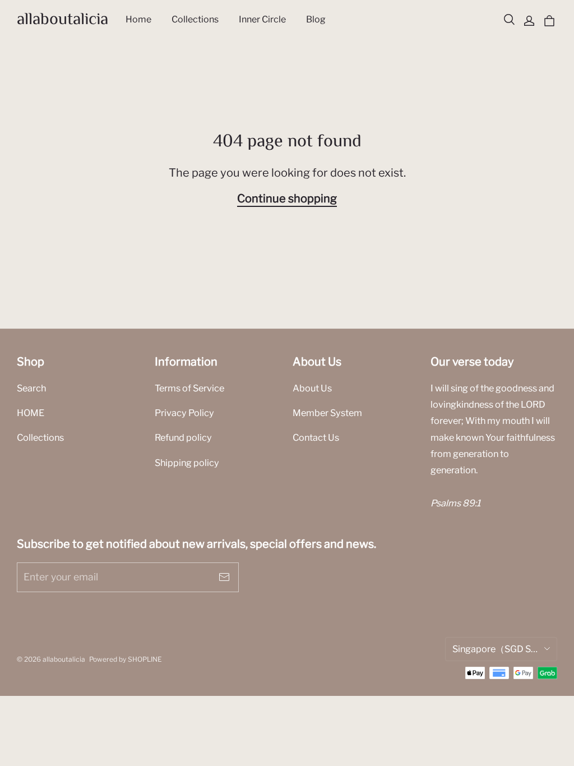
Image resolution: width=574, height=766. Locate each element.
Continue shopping (287, 198)
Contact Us (316, 437)
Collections (40, 437)
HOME (30, 412)
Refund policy (183, 437)
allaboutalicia (62, 20)
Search (31, 388)
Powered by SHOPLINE (125, 659)
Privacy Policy (184, 412)
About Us (312, 388)
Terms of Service (189, 388)
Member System (327, 412)
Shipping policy (187, 462)
